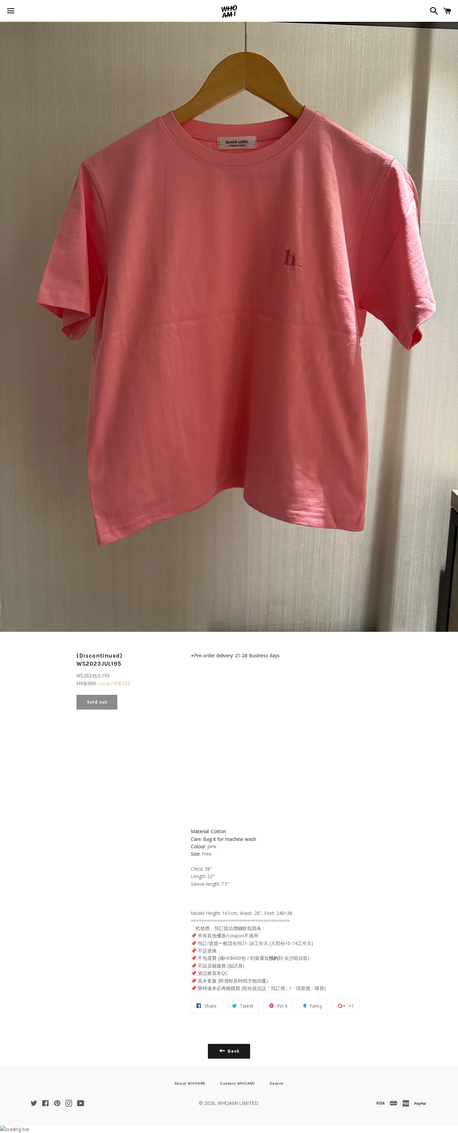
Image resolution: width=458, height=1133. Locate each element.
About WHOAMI (189, 1083)
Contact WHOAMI (237, 1083)
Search (277, 1083)
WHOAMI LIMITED (238, 1103)
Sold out (97, 702)
